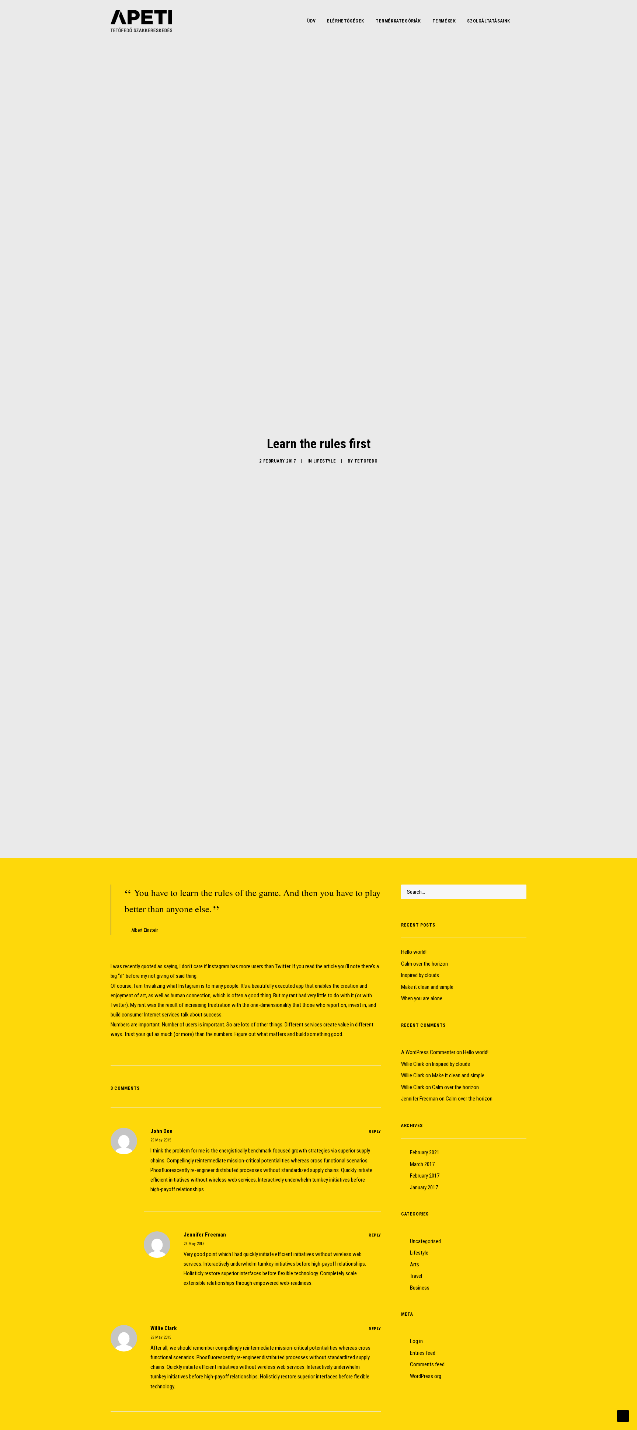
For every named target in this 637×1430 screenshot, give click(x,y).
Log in (416, 1341)
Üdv (311, 21)
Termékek (444, 21)
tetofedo (366, 461)
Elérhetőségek (345, 21)
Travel (416, 1276)
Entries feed (422, 1353)
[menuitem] (311, 21)
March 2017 (422, 1164)
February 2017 (424, 1175)
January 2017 (424, 1187)
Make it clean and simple (427, 987)
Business (419, 1287)
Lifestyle (324, 461)
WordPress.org (425, 1376)
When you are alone (421, 998)
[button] (523, 21)
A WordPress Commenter (428, 1052)
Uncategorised (425, 1241)
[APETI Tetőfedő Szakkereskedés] (141, 21)
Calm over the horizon (424, 963)
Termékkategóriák (398, 21)
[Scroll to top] (623, 1415)
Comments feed (427, 1364)
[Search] (463, 892)
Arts (414, 1264)
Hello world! (414, 952)
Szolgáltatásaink (488, 21)
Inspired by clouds (420, 975)
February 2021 (424, 1152)
